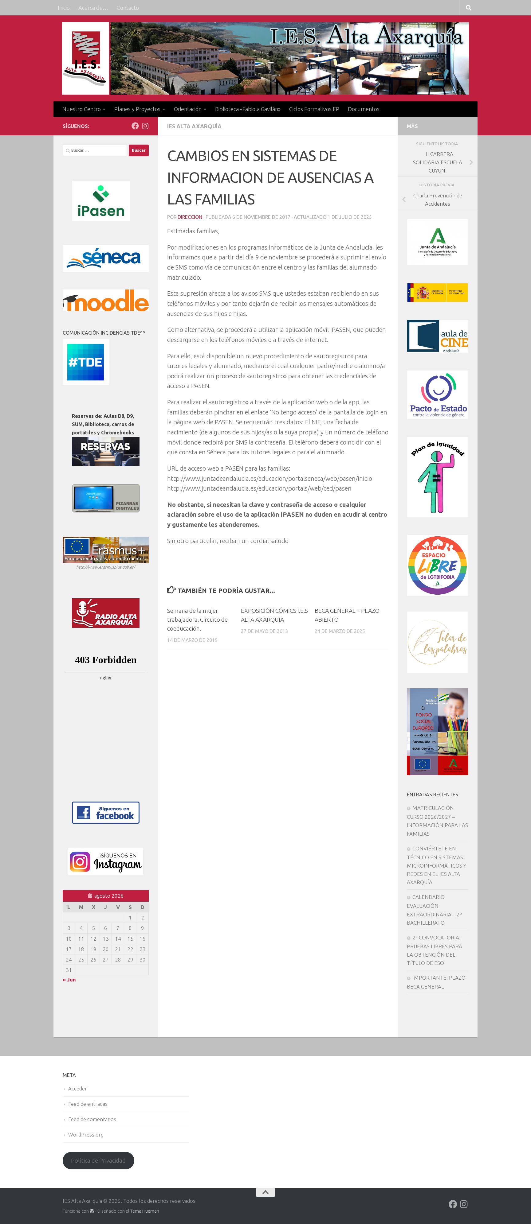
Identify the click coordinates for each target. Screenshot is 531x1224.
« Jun (69, 979)
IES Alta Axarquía (194, 126)
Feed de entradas (88, 1104)
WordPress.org (86, 1134)
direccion (190, 217)
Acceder (77, 1088)
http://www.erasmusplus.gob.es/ (105, 567)
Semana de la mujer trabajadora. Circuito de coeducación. (197, 619)
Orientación (188, 109)
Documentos (364, 109)
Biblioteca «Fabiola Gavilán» (248, 109)
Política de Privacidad (98, 1160)
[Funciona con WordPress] (92, 1211)
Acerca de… (93, 8)
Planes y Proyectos (137, 109)
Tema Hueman (144, 1211)
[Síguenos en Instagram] (145, 126)
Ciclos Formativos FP (314, 109)
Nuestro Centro (81, 109)
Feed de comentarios (92, 1119)
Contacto (128, 8)
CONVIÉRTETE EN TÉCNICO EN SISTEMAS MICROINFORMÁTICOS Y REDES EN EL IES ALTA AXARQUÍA (436, 865)
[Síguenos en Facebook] (135, 126)
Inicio (64, 8)
